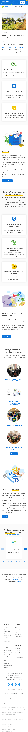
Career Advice (18, 636)
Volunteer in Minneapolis (8, 724)
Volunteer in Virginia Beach (8, 714)
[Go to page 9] (12, 561)
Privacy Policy (18, 581)
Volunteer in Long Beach (8, 722)
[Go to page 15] (19, 561)
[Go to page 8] (11, 561)
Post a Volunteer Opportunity (8, 653)
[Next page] (25, 549)
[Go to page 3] (5, 561)
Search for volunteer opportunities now (12, 47)
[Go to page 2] (4, 561)
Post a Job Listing (8, 650)
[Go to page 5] (7, 561)
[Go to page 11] (14, 561)
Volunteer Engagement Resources (7, 661)
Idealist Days (7, 641)
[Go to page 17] (21, 561)
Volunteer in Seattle (7, 707)
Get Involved (4, 11)
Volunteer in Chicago (7, 717)
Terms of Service (17, 579)
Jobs (16, 627)
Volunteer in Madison (19, 717)
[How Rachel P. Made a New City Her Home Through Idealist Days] (14, 371)
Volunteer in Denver (6, 712)
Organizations (7, 635)
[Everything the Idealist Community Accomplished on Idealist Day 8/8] (14, 415)
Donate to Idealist (19, 657)
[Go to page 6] (8, 561)
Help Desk (17, 655)
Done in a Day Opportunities (7, 632)
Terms (6, 693)
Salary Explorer (19, 634)
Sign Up (20, 6)
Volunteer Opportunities (7, 628)
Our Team (17, 650)
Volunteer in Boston (7, 710)
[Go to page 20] (24, 561)
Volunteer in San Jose (18, 707)
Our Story (17, 648)
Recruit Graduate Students (8, 666)
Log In (15, 6)
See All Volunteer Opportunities (14, 534)
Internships (18, 630)
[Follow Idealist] (9, 684)
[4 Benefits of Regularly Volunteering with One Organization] (14, 393)
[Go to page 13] (16, 561)
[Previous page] (2, 549)
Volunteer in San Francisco (19, 710)
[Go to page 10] (13, 561)
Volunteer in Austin (18, 712)
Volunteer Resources (6, 638)
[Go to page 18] (22, 561)
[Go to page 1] (3, 561)
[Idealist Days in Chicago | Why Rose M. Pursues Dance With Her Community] (14, 437)
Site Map (21, 693)
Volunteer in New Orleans (8, 727)
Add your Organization (7, 657)
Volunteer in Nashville (18, 719)
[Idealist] (5, 7)
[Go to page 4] (6, 561)
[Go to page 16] (20, 561)
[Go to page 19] (23, 561)
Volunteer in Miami (6, 719)
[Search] (24, 6)
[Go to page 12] (15, 561)
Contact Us (18, 653)
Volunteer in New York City (8, 729)
